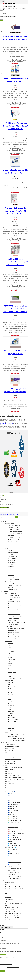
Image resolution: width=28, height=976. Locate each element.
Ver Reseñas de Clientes (11, 911)
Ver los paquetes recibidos (14, 876)
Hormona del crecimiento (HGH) (16, 734)
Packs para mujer (9, 783)
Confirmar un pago (10, 882)
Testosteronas (8, 626)
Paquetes (5, 765)
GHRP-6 (10, 665)
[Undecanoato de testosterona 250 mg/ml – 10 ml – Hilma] (15, 73)
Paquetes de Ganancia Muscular (13, 775)
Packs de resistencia (10, 769)
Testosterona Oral (12, 541)
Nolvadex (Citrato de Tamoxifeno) (13, 759)
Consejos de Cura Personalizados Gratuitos (15, 903)
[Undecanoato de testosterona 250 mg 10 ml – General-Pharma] (15, 165)
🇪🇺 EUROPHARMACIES (13, 796)
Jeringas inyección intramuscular (16, 738)
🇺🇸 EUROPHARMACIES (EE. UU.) (16, 833)
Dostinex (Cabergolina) (10, 748)
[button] (14, 933)
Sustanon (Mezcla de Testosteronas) (17, 628)
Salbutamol (11, 575)
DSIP (9, 655)
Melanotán (10, 682)
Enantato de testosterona (14, 634)
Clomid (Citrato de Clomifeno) (12, 746)
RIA (6, 895)
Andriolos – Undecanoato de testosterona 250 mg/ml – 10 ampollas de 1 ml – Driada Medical (15, 211)
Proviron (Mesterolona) (10, 761)
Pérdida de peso (9, 571)
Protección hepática (10, 763)
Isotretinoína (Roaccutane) (14, 585)
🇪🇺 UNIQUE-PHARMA (13, 810)
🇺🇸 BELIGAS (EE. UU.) (13, 827)
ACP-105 (10, 550)
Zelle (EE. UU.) (8, 897)
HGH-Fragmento (12, 672)
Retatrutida (11, 701)
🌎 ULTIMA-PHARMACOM (14, 823)
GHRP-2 (10, 663)
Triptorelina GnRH (12, 721)
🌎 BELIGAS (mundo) (13, 816)
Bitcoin (7, 884)
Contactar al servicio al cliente (12, 907)
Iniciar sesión (3, 954)
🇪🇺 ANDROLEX (11, 793)
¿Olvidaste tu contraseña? (14, 951)
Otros (6, 732)
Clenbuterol (11, 573)
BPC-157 (10, 649)
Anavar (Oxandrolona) (13, 527)
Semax (10, 707)
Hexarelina (10, 670)
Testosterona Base (12, 630)
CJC (9, 653)
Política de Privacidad (13, 872)
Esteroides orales (9, 523)
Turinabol (10, 544)
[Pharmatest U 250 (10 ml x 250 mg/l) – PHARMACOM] (15, 346)
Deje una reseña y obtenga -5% (13, 913)
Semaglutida (11, 705)
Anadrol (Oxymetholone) (14, 525)
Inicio (1, 8)
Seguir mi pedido (12, 874)
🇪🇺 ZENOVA (11, 814)
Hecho (2, 20)
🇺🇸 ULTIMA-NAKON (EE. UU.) (15, 829)
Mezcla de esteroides (13, 624)
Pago (4, 880)
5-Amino (10, 643)
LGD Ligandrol (11, 554)
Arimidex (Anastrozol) (10, 744)
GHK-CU (10, 661)
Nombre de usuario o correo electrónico (10, 943)
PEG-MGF (10, 694)
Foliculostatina (11, 659)
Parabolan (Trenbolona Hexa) (15, 616)
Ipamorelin (10, 676)
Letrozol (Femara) (9, 757)
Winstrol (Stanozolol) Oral (14, 546)
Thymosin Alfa (11, 717)
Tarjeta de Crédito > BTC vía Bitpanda (14, 886)
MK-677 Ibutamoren (13, 558)
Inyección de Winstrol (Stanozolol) (16, 622)
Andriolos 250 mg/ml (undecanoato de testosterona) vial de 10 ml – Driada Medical (15, 262)
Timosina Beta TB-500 (13, 719)
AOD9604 (10, 647)
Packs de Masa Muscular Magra (13, 777)
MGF (9, 684)
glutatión (10, 668)
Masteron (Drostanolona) (14, 601)
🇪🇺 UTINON (10, 812)
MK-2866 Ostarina (12, 556)
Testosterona (16, 8)
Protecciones (6, 742)
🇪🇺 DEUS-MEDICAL (13, 798)
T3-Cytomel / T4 (12, 577)
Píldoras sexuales (12, 589)
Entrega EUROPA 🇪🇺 (10, 791)
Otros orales (8, 581)
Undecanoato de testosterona (6, 423)
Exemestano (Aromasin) (11, 750)
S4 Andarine (11, 564)
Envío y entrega (9, 866)
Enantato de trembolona (14, 614)
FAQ (6, 905)
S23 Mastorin (11, 562)
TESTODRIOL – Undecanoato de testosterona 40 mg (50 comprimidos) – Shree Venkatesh (15, 309)
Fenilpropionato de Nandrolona (15, 603)
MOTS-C (10, 688)
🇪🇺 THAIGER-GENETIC (13, 806)
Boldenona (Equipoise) (13, 595)
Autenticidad (11, 870)
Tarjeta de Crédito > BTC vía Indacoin (14, 889)
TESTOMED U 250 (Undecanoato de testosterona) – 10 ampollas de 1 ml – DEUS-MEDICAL (15, 126)
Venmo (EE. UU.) (9, 899)
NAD (9, 690)
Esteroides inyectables (7, 8)
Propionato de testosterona (14, 636)
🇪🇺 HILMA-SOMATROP (13, 804)
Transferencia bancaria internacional (14, 891)
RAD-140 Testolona (12, 560)
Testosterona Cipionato (13, 632)
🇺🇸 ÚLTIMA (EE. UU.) (13, 831)
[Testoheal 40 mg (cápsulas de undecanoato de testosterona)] (15, 384)
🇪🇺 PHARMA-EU (12, 808)
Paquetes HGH (8, 773)
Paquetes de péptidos (10, 785)
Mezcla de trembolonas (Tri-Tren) (16, 618)
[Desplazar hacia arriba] (1, 510)
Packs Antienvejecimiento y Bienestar (14, 767)
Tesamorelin (11, 711)
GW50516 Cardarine (13, 552)
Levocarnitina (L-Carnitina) (14, 678)
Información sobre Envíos (14, 868)
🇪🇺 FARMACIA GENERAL (14, 802)
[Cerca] (0, 497)
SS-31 (9, 709)
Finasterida (11, 583)
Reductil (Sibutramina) (13, 579)
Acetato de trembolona (13, 610)
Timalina (10, 715)
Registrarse (11, 957)
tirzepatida (10, 713)
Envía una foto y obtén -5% (14, 878)
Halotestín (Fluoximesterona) (15, 531)
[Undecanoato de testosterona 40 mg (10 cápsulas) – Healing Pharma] (15, 31)
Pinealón (10, 697)
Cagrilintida (11, 651)
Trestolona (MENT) (12, 620)
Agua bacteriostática (13, 736)
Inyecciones (5, 591)
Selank (9, 703)
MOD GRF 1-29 (11, 686)
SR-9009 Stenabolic (13, 566)
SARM (6, 548)
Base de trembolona (13, 612)
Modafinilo (10, 587)
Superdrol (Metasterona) (14, 537)
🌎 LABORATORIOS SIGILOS (14, 820)
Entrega (5, 789)
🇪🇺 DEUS (10, 851)
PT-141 (9, 699)
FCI (9, 674)
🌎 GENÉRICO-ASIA (13, 818)
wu (6, 893)
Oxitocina (10, 692)
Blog (6, 922)
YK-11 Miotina (11, 568)
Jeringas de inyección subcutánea (16, 740)
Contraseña (3, 948)
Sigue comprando (4, 507)
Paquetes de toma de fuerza (12, 787)
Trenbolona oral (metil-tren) (14, 539)
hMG (6, 755)
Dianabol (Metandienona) (14, 529)
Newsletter (8, 919)
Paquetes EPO (8, 771)
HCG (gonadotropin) (10, 752)
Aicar (9, 645)
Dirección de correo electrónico (8, 963)
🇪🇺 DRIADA (11, 800)
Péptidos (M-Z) (9, 680)
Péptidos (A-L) (8, 641)
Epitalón (10, 657)
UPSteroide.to (17, 492)
